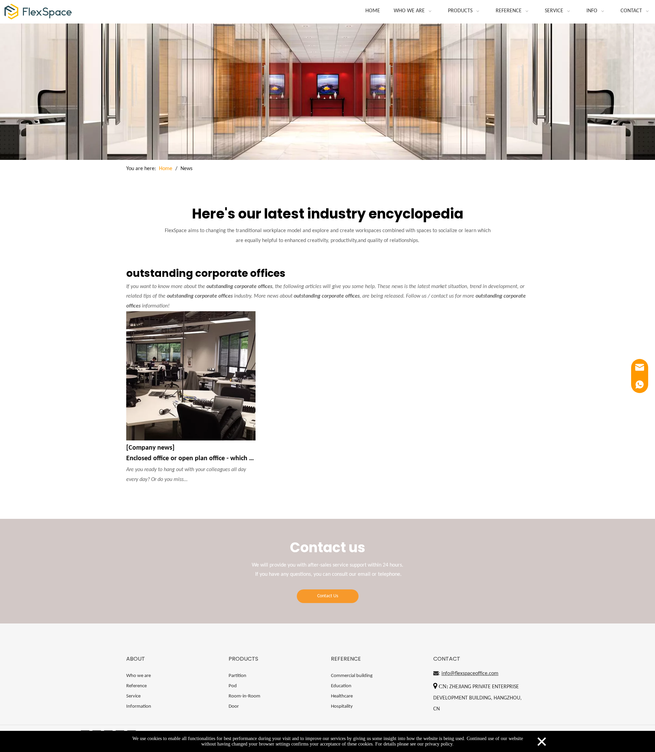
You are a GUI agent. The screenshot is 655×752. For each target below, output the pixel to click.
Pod (233, 686)
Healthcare (342, 696)
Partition (237, 675)
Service (133, 696)
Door (234, 706)
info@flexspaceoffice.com (469, 673)
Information (138, 706)
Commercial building (352, 675)
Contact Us (327, 596)
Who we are (138, 675)
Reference (136, 686)
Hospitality (342, 706)
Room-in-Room (244, 696)
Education (341, 686)
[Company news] (150, 448)
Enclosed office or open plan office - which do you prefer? (191, 458)
